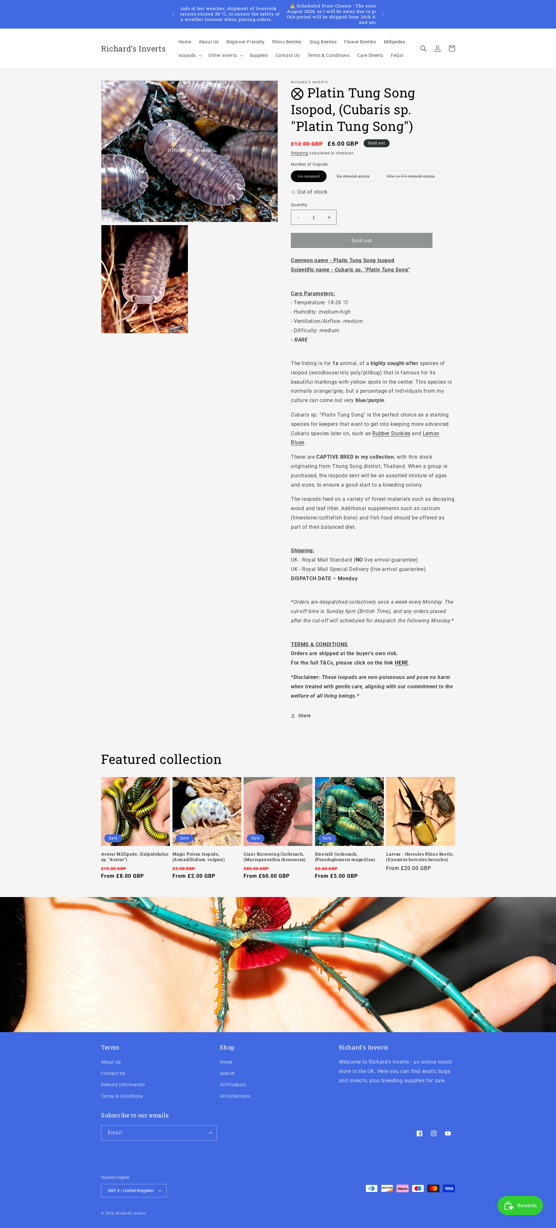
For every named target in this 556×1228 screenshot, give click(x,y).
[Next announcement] (383, 14)
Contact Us (113, 1073)
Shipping (299, 153)
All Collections (235, 1096)
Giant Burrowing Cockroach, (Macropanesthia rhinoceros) (274, 856)
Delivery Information (123, 1084)
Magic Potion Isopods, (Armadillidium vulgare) (198, 856)
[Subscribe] (209, 1133)
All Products (233, 1084)
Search (227, 1073)
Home (226, 1062)
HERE (401, 663)
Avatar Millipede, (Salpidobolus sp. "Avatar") (135, 856)
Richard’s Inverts (131, 1213)
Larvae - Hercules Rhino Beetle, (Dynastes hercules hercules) (420, 856)
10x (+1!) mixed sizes (413, 177)
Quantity (299, 204)
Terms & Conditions (122, 1096)
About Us (111, 1062)
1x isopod (312, 177)
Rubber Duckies (391, 433)
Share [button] (304, 715)
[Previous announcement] (173, 14)
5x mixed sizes (356, 177)
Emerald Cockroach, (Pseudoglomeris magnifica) (345, 856)
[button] (190, 55)
